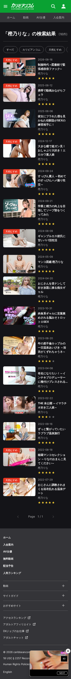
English (7, 671)
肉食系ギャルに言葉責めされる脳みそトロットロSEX (51, 317)
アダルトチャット (13, 637)
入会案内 (58, 17)
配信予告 (8, 565)
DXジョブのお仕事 (13, 631)
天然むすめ (55, 49)
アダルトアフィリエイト (17, 624)
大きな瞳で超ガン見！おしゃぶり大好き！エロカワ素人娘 (51, 150)
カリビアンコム (31, 49)
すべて (10, 49)
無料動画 (8, 558)
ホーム (11, 17)
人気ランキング (12, 572)
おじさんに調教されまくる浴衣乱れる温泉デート (51, 489)
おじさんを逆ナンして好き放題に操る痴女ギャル (51, 287)
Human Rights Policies (16, 664)
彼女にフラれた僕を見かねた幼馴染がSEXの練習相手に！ (51, 120)
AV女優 (40, 17)
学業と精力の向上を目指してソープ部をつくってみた (51, 210)
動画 (26, 17)
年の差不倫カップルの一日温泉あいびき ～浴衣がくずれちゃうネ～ (52, 347)
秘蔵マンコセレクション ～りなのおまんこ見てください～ (52, 459)
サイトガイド (11, 595)
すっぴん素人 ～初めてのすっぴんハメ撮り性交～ (52, 180)
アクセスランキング (14, 617)
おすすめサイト (12, 605)
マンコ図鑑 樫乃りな (50, 261)
